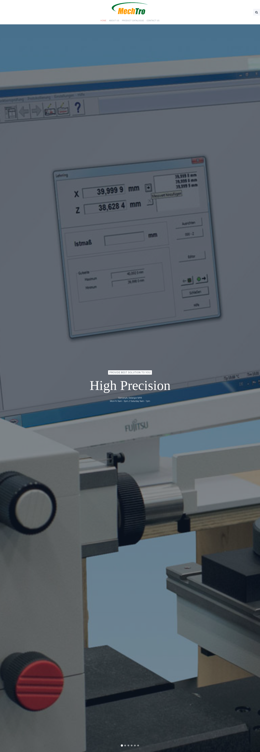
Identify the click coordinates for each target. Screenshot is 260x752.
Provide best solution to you (122, 745)
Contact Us (153, 20)
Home (103, 20)
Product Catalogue (133, 20)
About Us (114, 20)
